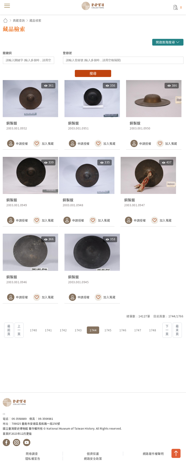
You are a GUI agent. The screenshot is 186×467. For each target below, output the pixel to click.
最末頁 (177, 330)
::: (4, 413)
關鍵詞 (7, 53)
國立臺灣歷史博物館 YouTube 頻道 (26, 442)
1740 (33, 330)
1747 (137, 330)
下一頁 (167, 330)
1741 (48, 330)
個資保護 (93, 454)
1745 (107, 330)
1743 (78, 330)
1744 (93, 330)
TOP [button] (176, 453)
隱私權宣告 (32, 458)
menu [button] (7, 5)
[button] (167, 42)
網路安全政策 (93, 458)
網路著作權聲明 (153, 454)
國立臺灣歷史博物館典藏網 (94, 5)
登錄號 (67, 53)
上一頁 (19, 330)
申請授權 (22, 143)
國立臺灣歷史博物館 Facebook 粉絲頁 (6, 442)
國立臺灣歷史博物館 (15, 402)
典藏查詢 (19, 20)
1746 (122, 330)
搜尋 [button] (93, 73)
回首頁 (5, 20)
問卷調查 (32, 454)
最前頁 (9, 330)
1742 (63, 330)
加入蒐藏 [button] (48, 143)
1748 (152, 330)
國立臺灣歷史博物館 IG (16, 442)
